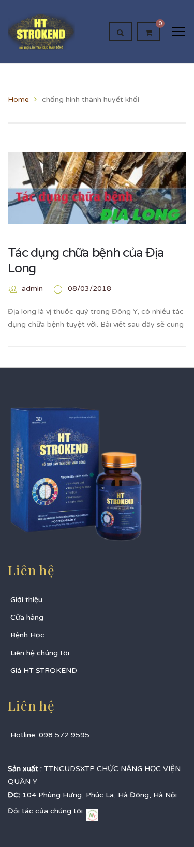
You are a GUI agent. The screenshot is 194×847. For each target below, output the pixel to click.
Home (18, 99)
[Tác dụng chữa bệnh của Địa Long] (97, 211)
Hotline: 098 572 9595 (49, 735)
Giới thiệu (26, 599)
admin (32, 288)
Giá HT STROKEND (43, 670)
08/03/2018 (89, 288)
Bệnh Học (27, 634)
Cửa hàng (26, 617)
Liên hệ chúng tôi (39, 653)
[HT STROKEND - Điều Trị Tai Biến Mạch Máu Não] (41, 31)
